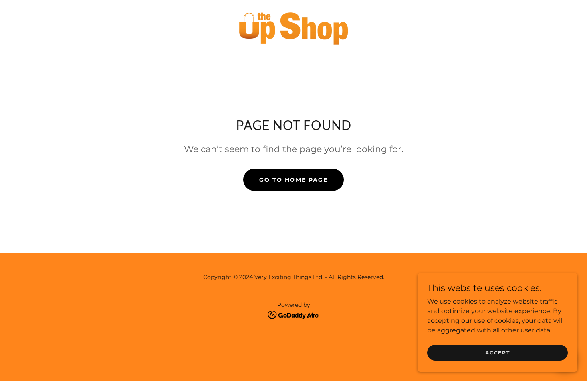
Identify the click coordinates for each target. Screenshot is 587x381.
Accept (497, 352)
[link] (293, 26)
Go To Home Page (293, 179)
